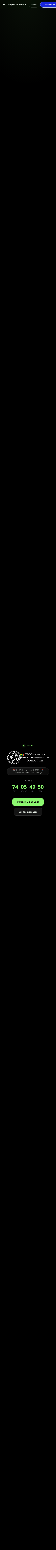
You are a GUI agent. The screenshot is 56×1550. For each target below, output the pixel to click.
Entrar (33, 5)
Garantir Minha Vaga (28, 801)
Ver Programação (28, 811)
